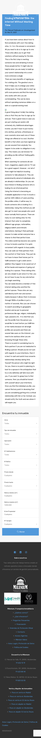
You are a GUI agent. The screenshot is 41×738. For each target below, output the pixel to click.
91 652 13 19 (20, 663)
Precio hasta (8, 482)
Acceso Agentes (21, 636)
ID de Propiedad (9, 511)
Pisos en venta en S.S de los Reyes (21, 700)
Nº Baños (7, 461)
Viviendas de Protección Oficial (21, 628)
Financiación (21, 624)
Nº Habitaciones (9, 451)
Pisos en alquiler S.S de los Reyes (21, 712)
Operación (7, 441)
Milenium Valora (21, 640)
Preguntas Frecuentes (21, 620)
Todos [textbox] (6, 434)
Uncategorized (29, 30)
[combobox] (20, 423)
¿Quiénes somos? (21, 613)
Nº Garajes (7, 521)
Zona (6, 420)
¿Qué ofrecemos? (21, 616)
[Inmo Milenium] (20, 18)
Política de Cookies (21, 647)
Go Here (13, 46)
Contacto (21, 632)
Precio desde (8, 472)
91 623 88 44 (20, 672)
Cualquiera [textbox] (8, 475)
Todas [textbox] (6, 423)
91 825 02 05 (20, 680)
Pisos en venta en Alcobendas (21, 696)
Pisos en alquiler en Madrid (21, 704)
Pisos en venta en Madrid (21, 692)
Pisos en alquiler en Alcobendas (21, 708)
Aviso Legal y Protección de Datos (21, 643)
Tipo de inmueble (10, 430)
